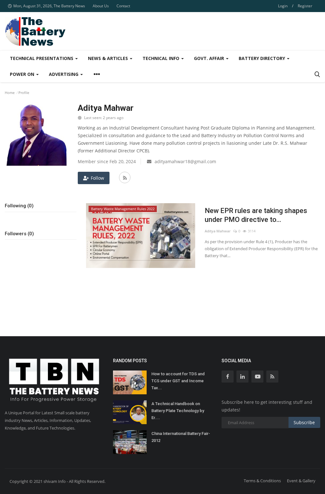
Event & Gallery (301, 481)
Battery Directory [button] (262, 58)
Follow (97, 178)
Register (305, 6)
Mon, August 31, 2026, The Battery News (49, 6)
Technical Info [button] (162, 58)
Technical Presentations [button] (42, 58)
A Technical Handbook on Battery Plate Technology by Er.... (177, 410)
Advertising (64, 74)
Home (10, 92)
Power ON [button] (23, 74)
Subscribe (304, 422)
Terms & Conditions (262, 481)
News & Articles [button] (108, 58)
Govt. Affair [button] (209, 58)
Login (283, 6)
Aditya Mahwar (218, 231)
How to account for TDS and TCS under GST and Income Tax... (178, 380)
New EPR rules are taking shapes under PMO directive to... (256, 215)
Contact (123, 6)
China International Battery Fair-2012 (180, 437)
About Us (101, 6)
